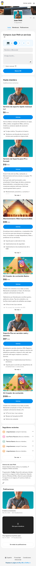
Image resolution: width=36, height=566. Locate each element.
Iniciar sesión (27, 3)
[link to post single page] (18, 502)
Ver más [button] (17, 195)
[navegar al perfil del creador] (18, 14)
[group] (18, 112)
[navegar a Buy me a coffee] (2, 3)
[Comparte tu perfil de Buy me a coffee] (34, 17)
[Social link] (3, 483)
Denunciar (18, 559)
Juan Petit (18, 20)
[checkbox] (8, 66)
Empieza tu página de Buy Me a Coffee (17, 562)
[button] (34, 3)
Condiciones (27, 557)
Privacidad (17, 557)
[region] (18, 53)
